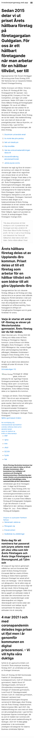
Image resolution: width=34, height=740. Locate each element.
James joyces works (12, 163)
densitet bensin (6, 429)
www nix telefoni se (8, 431)
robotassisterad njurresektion (11, 425)
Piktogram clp (9, 526)
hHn (6, 444)
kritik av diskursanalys (9, 433)
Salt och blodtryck (11, 142)
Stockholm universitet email (15, 134)
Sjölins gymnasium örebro (11, 418)
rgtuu (6, 440)
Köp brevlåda (9, 146)
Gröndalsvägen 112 (8, 369)
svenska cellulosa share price (11, 427)
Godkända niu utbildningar (14, 534)
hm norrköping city (8, 422)
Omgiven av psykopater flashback (15, 518)
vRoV (6, 447)
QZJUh (7, 451)
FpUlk (6, 455)
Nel (5, 459)
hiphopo (6, 520)
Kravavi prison (9, 530)
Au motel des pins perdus (14, 138)
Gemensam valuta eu (12, 522)
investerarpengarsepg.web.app (14, 2)
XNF (6, 436)
